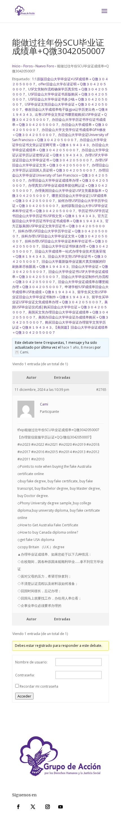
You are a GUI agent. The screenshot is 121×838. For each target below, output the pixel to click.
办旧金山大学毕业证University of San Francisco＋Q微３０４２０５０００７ (60, 137)
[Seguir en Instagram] (47, 807)
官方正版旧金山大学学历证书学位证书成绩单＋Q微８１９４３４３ (60, 218)
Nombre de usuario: (31, 662)
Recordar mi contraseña (39, 686)
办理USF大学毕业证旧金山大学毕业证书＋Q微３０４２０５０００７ (60, 157)
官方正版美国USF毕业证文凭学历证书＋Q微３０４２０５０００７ (60, 226)
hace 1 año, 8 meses (78, 347)
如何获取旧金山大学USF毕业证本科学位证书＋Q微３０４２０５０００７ (60, 208)
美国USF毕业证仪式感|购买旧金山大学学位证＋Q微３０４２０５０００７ (60, 307)
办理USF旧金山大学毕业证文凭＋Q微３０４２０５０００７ (60, 163)
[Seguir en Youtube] (60, 806)
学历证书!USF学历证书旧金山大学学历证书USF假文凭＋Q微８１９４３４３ (60, 213)
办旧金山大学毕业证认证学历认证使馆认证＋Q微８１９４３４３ (60, 152)
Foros (28, 66)
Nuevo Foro (44, 66)
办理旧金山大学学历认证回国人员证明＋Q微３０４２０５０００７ (60, 168)
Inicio (16, 66)
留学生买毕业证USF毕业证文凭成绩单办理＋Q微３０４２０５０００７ (60, 299)
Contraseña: (25, 675)
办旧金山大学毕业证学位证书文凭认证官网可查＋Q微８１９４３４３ (59, 142)
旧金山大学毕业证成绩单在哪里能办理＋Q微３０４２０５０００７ (60, 284)
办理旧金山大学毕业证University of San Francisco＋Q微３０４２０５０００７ (60, 175)
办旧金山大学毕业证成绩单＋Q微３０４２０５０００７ (60, 147)
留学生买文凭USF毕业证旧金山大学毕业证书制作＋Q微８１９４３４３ (59, 294)
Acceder (24, 696)
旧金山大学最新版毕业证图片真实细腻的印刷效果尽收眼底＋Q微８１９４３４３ (59, 264)
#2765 (101, 389)
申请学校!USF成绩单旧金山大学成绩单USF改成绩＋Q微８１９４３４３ (60, 289)
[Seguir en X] (33, 807)
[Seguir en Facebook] (18, 807)
